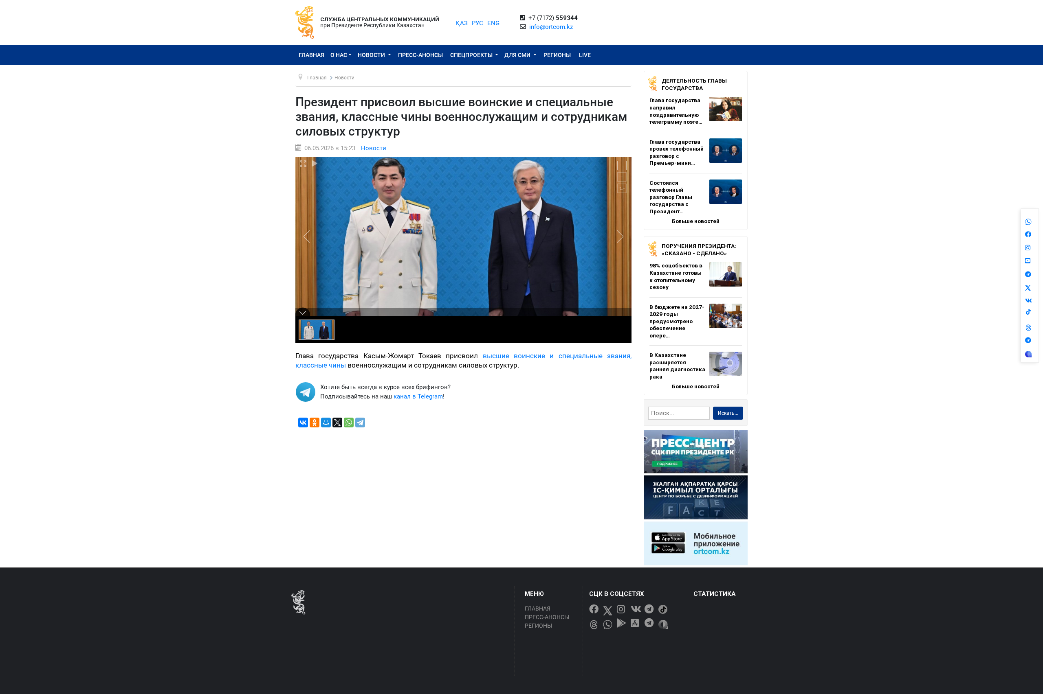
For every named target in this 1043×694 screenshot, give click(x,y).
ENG (493, 23)
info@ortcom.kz (551, 27)
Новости (372, 55)
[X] (337, 422)
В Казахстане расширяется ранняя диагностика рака (677, 366)
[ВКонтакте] (303, 422)
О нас (338, 55)
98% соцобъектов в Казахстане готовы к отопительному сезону (675, 276)
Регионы (557, 55)
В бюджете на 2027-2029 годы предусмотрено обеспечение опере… (676, 321)
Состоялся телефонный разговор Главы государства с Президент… (670, 197)
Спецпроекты (472, 55)
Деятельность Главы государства (694, 84)
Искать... (728, 413)
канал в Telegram (418, 396)
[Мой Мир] (326, 422)
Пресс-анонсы (420, 55)
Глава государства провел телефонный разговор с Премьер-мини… (676, 152)
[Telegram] (360, 422)
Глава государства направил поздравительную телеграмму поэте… (675, 111)
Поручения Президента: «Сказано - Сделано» (699, 249)
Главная (311, 55)
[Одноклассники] (314, 422)
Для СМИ (518, 55)
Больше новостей (696, 221)
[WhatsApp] (349, 422)
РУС (477, 23)
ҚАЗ (461, 23)
